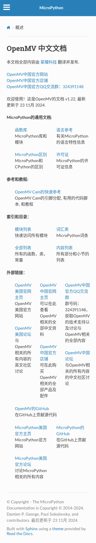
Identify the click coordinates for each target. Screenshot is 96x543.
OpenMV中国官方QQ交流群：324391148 (45, 87)
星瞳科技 (48, 62)
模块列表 (23, 229)
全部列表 (23, 248)
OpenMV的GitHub (32, 409)
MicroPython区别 (31, 155)
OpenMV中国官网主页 (48, 291)
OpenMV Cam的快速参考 (38, 192)
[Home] (8, 27)
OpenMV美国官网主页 (23, 291)
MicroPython (51, 8)
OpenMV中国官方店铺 (27, 81)
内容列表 (64, 248)
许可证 (62, 155)
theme (57, 529)
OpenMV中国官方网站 (27, 74)
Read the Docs (20, 534)
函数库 (21, 130)
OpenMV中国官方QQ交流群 (77, 291)
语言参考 (64, 130)
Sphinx (31, 529)
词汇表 (62, 229)
